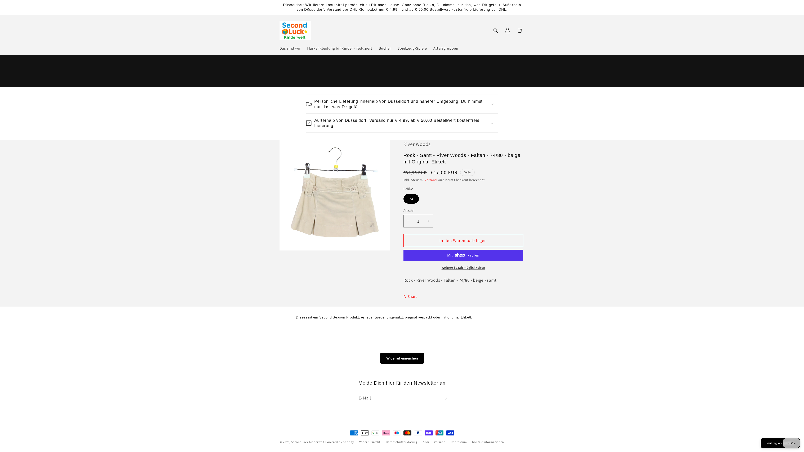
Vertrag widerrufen (780, 443)
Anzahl (408, 210)
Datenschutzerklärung (401, 442)
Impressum (459, 442)
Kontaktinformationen (488, 442)
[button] (496, 31)
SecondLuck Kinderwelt (308, 442)
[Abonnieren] (445, 398)
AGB (426, 442)
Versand (431, 180)
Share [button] (413, 296)
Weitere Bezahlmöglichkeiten (463, 267)
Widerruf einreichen (402, 358)
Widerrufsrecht (369, 442)
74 (411, 198)
